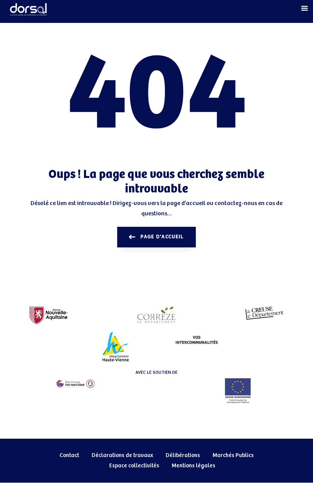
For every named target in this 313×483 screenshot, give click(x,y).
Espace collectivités (134, 465)
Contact (69, 455)
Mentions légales (193, 465)
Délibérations (183, 455)
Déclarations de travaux (122, 455)
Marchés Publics (233, 455)
